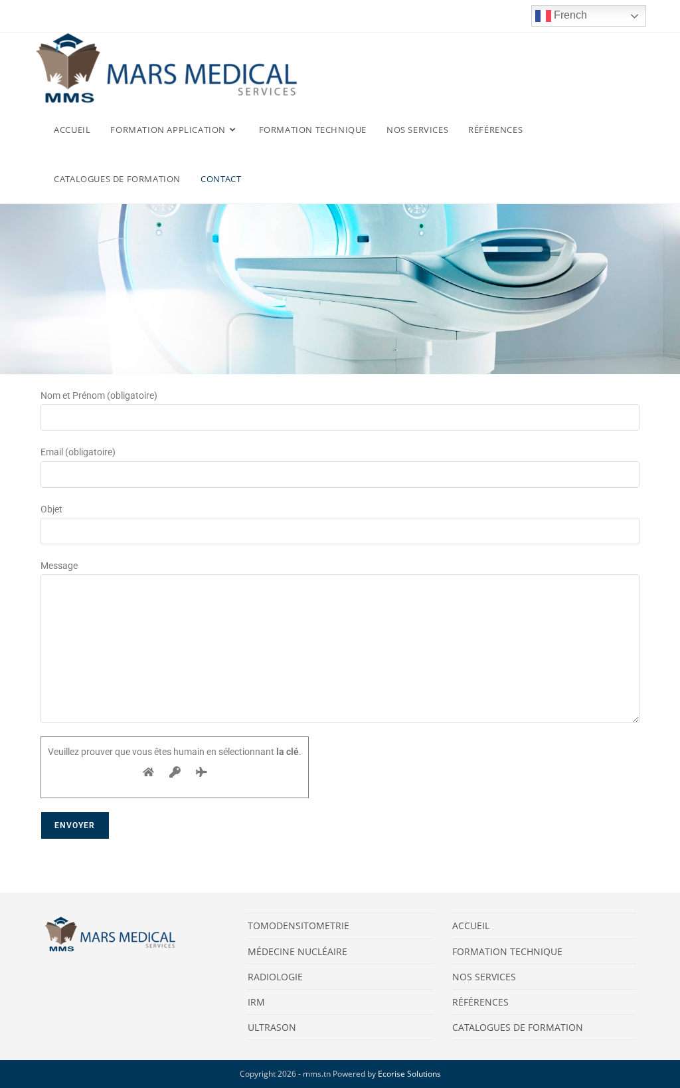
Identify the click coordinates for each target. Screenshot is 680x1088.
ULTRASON (272, 1027)
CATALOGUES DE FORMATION (517, 1027)
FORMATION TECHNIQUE (507, 951)
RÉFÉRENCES (480, 1002)
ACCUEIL (470, 925)
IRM (256, 1002)
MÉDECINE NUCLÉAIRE (297, 951)
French (569, 15)
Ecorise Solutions (409, 1073)
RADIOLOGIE (275, 976)
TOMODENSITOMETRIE (298, 925)
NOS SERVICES (484, 976)
